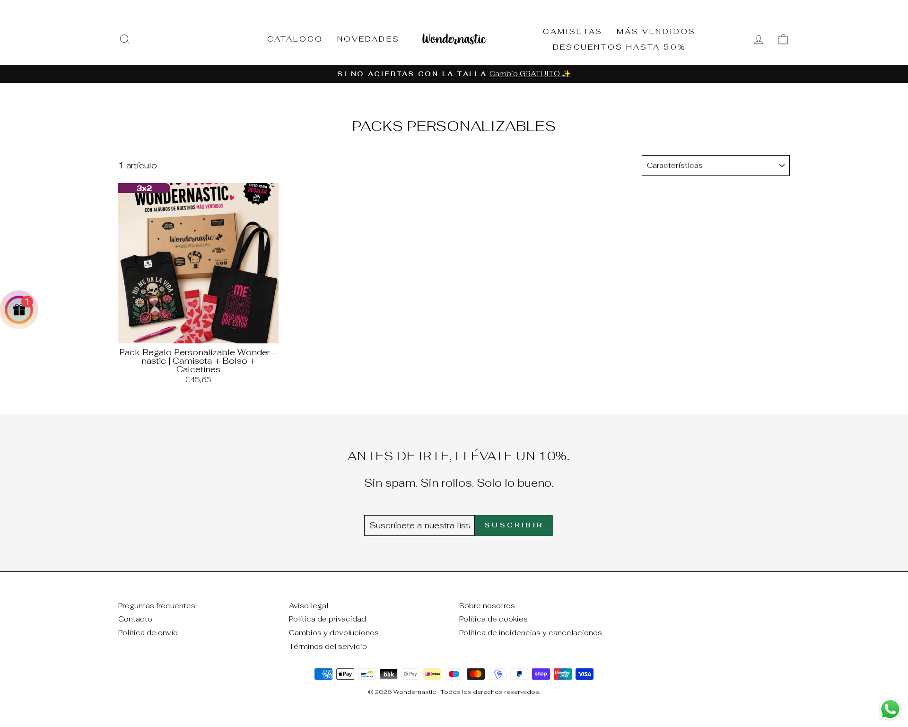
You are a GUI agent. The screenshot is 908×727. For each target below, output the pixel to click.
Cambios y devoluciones (334, 632)
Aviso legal (308, 605)
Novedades (368, 39)
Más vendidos (656, 31)
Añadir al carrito (198, 332)
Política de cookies (493, 618)
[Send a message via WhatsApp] (890, 709)
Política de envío (148, 632)
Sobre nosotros (487, 605)
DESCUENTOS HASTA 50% (619, 47)
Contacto (135, 618)
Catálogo (295, 39)
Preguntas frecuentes (156, 605)
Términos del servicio (328, 646)
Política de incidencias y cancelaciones (530, 632)
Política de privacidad (327, 618)
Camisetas (572, 31)
